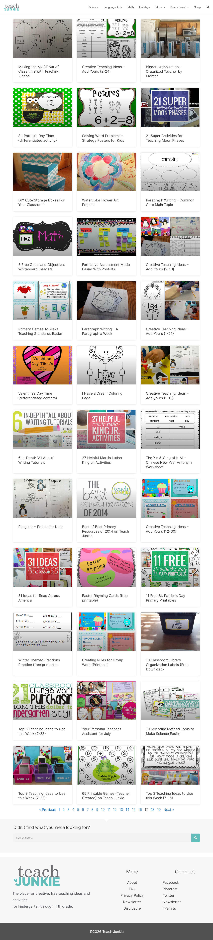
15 (134, 809)
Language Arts (113, 7)
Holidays (144, 7)
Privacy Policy (132, 895)
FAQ (132, 889)
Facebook (171, 882)
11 (108, 809)
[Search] (195, 838)
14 (127, 809)
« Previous (47, 809)
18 (152, 809)
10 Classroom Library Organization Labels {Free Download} (167, 664)
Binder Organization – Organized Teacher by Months (164, 71)
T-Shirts (169, 908)
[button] (163, 7)
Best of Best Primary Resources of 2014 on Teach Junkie (105, 531)
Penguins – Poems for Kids (40, 527)
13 (121, 809)
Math (130, 7)
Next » (168, 809)
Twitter (168, 895)
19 (159, 809)
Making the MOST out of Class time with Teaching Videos (38, 71)
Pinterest (170, 889)
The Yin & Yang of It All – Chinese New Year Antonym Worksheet (169, 462)
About (132, 882)
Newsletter (132, 902)
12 (115, 809)
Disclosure (132, 908)
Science (93, 7)
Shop (197, 7)
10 (103, 809)
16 (140, 809)
